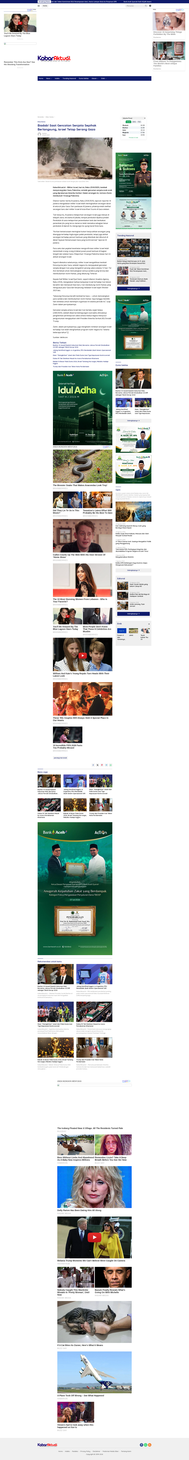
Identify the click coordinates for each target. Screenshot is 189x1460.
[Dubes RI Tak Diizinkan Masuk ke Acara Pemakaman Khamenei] (49, 804)
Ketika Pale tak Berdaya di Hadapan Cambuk (139, 595)
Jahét (131, 635)
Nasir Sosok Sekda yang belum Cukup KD (139, 585)
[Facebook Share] (93, 765)
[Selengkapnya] (149, 624)
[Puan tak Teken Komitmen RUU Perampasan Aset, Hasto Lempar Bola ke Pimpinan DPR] (122, 270)
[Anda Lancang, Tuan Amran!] (122, 606)
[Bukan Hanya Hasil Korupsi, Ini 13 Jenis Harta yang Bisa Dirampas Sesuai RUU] (133, 248)
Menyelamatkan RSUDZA (125, 557)
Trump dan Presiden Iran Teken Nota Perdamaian (71, 367)
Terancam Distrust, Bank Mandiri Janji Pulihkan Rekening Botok (139, 280)
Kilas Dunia (41, 122)
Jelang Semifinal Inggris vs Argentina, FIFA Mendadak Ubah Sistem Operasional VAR (82, 351)
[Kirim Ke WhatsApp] (110, 765)
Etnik (103, 78)
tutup (34, 9)
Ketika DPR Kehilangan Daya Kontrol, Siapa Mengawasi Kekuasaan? (131, 564)
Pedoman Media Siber (111, 1451)
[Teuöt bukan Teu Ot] (145, 630)
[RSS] (149, 1445)
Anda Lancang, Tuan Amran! (137, 605)
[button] (146, 5)
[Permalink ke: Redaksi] (39, 134)
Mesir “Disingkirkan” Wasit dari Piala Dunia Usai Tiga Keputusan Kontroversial (81, 355)
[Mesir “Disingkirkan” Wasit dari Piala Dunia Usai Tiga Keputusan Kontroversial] (100, 781)
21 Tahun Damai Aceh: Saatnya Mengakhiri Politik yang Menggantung (133, 542)
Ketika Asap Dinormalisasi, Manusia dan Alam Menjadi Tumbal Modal (132, 535)
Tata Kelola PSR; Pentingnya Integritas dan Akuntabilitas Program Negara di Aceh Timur (132, 550)
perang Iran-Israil (60, 758)
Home (45, 6)
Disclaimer (96, 1451)
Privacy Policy (85, 1451)
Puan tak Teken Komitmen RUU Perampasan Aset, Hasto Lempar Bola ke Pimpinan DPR (139, 270)
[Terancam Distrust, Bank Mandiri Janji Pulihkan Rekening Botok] (122, 280)
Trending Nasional (69, 78)
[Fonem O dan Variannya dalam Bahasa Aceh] (121, 630)
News (48, 78)
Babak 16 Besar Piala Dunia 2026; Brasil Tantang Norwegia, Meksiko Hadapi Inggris (80, 362)
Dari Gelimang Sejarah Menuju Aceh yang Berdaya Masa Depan (131, 527)
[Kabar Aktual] (54, 58)
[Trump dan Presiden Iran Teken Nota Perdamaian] (100, 804)
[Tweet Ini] (97, 765)
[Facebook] (141, 1445)
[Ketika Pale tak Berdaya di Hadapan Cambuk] (122, 596)
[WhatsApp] (145, 1445)
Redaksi (44, 133)
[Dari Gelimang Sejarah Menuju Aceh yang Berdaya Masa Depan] (133, 512)
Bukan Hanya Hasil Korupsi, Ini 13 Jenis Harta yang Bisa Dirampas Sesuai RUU (131, 262)
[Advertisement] (94, 26)
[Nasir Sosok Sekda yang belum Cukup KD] (122, 586)
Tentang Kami (126, 1451)
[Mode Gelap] (150, 6)
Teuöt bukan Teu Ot (144, 637)
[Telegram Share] (106, 765)
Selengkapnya (132, 288)
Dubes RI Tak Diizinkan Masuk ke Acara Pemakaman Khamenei (76, 358)
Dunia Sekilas (84, 78)
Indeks (57, 78)
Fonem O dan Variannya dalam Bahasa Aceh (121, 637)
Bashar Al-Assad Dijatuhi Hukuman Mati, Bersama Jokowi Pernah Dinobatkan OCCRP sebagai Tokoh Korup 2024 (81, 346)
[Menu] (39, 6)
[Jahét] (133, 630)
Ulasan (94, 78)
